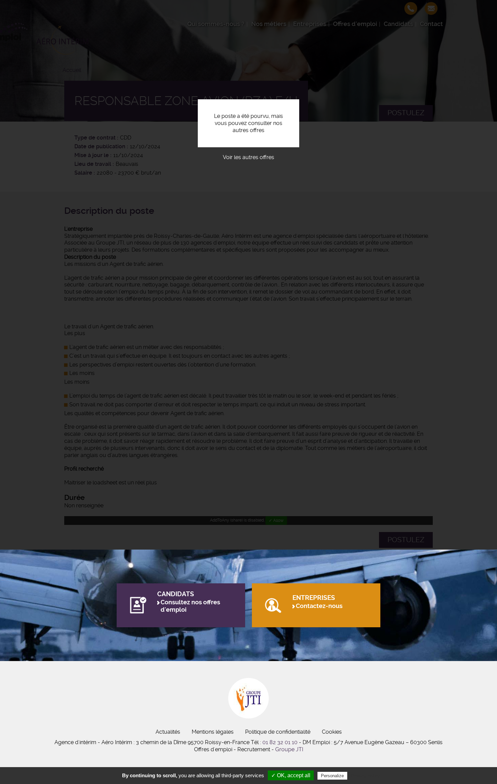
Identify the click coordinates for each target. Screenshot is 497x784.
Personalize (332, 775)
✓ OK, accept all (290, 775)
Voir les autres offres (248, 157)
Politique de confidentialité (277, 732)
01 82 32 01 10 (280, 742)
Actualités (168, 732)
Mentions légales (213, 732)
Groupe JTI (289, 749)
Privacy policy (365, 775)
